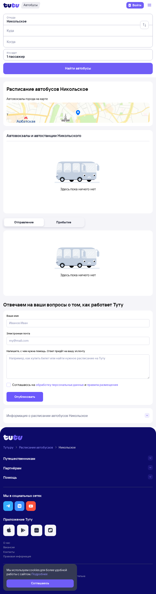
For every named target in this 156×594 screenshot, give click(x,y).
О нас (6, 542)
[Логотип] (11, 5)
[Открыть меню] (150, 5)
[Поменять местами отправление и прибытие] (144, 25)
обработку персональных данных (60, 385)
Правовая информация (17, 556)
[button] (24, 222)
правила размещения (102, 385)
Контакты (9, 551)
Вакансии (9, 547)
